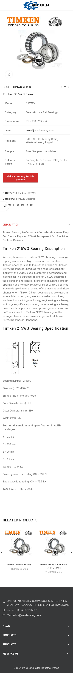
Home (6, 86)
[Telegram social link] (31, 205)
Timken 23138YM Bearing (19, 564)
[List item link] (36, 610)
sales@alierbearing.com (40, 130)
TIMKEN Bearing (22, 86)
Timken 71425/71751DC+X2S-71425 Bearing (54, 566)
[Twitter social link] (18, 205)
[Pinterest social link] (22, 205)
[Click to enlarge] (8, 74)
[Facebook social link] (14, 205)
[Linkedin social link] (27, 205)
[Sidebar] (4, 206)
